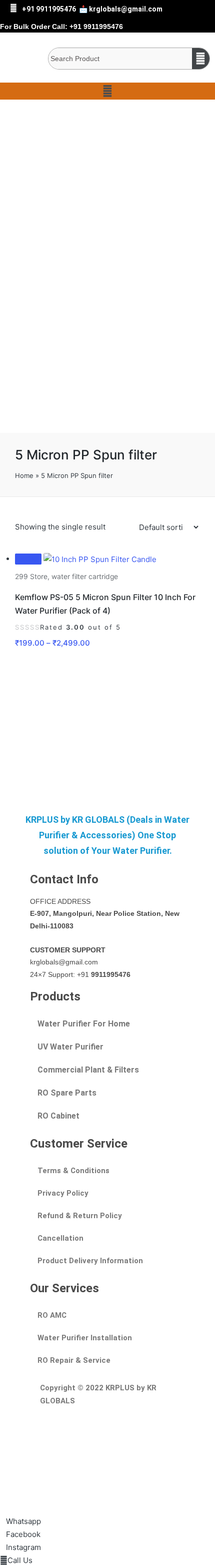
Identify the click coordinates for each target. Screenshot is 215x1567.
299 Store (31, 577)
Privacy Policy (63, 1193)
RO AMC (52, 1315)
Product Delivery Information (90, 1260)
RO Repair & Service (74, 1360)
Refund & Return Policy (80, 1215)
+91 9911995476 (49, 9)
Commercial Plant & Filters (88, 1070)
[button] (107, 91)
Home (24, 475)
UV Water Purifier (71, 1047)
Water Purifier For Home (84, 1023)
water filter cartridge (85, 577)
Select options (107, 565)
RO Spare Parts (67, 1093)
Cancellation (61, 1238)
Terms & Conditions (74, 1170)
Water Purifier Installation (85, 1337)
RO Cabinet (59, 1116)
